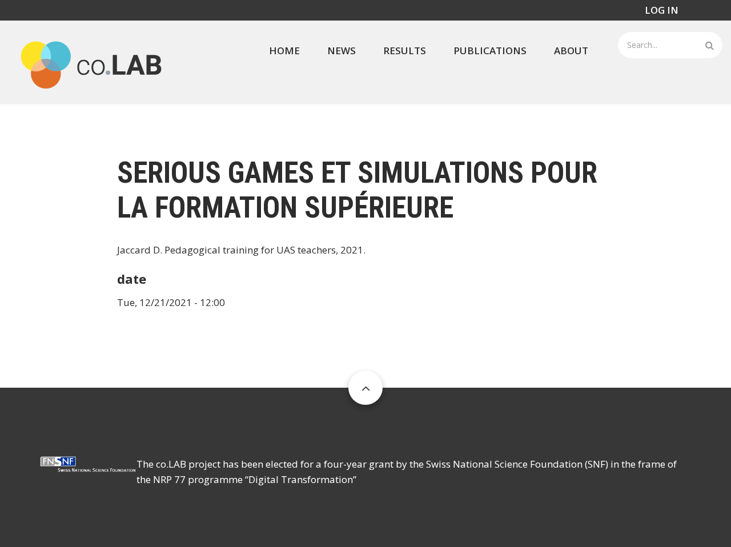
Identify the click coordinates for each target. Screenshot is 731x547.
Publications (490, 50)
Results (404, 50)
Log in (661, 10)
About (571, 50)
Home (284, 50)
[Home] (91, 60)
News (341, 50)
